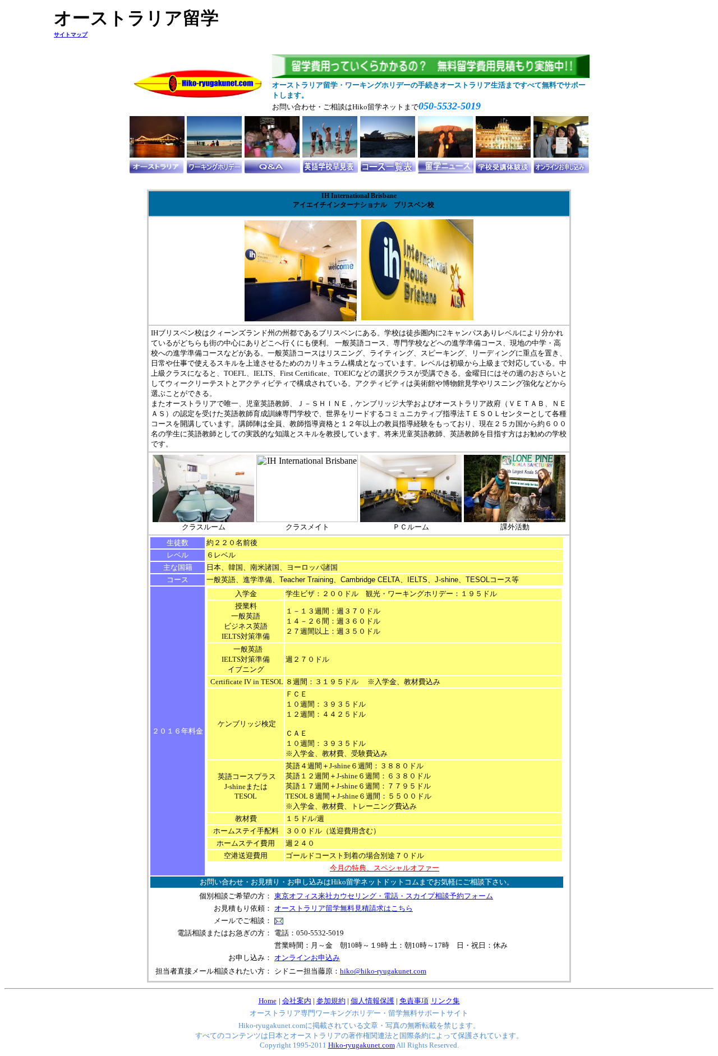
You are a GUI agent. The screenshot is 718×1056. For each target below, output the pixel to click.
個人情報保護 (372, 1001)
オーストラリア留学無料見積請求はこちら (343, 908)
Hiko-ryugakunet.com (361, 1045)
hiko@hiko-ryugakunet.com (383, 971)
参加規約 (331, 1001)
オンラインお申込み (307, 957)
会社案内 (296, 1001)
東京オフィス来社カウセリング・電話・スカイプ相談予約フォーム (383, 896)
